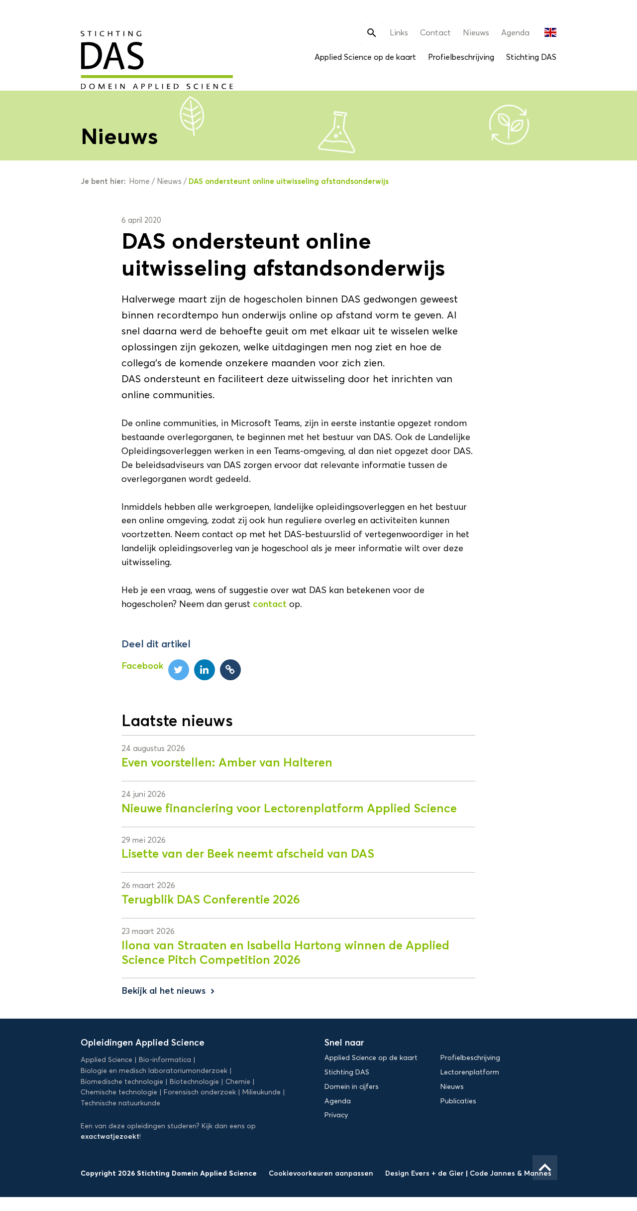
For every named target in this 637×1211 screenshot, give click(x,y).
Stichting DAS (531, 57)
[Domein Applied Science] (127, 54)
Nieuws (476, 32)
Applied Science (106, 1060)
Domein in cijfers (351, 1086)
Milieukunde (261, 1092)
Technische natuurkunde (120, 1103)
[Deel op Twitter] (178, 669)
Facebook (142, 665)
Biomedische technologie (122, 1081)
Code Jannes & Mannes (510, 1173)
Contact (435, 32)
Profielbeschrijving (461, 57)
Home (139, 181)
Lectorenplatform (469, 1072)
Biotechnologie (194, 1081)
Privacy (336, 1115)
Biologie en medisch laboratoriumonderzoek (154, 1070)
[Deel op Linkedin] (204, 669)
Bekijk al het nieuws (169, 990)
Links (399, 32)
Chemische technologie (119, 1092)
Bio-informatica (165, 1060)
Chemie (237, 1081)
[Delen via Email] (230, 669)
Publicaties (458, 1101)
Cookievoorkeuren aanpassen (321, 1173)
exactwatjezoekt (110, 1136)
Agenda (515, 32)
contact (270, 604)
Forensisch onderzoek (200, 1092)
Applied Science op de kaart (365, 57)
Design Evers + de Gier (425, 1173)
